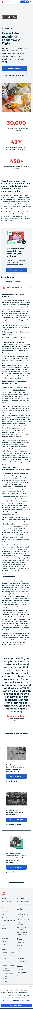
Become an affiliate (23, 961)
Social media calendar (8, 965)
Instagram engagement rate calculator (22, 914)
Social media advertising (5, 982)
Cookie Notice (10, 1002)
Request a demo (14, 68)
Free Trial (24, 2)
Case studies (21, 942)
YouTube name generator (21, 928)
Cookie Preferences (16, 1005)
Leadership (5, 911)
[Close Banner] (31, 986)
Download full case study (14, 75)
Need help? (20, 969)
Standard (4, 932)
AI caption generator (23, 901)
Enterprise (5, 941)
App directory (21, 958)
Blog (18, 949)
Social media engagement (6, 969)
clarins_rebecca (19, 390)
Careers (4, 908)
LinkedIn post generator (21, 923)
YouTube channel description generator (23, 933)
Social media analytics (8, 956)
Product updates (22, 972)
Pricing (4, 928)
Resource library (22, 952)
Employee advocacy (8, 973)
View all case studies (16, 882)
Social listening (6, 959)
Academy (20, 945)
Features (4, 944)
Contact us (20, 976)
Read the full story (16, 776)
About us (4, 905)
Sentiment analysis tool (24, 905)
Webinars (20, 955)
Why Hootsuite (6, 901)
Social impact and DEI (8, 920)
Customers (5, 914)
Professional (5, 935)
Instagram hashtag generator (22, 908)
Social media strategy (8, 952)
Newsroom (5, 917)
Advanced (5, 938)
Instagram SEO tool (23, 919)
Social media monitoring (5, 977)
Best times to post (7, 962)
